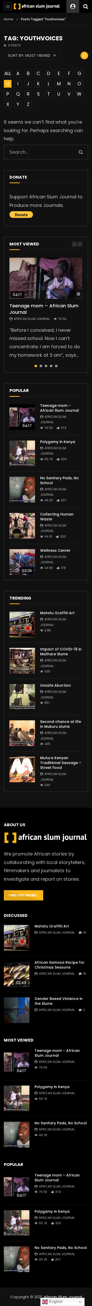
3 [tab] (46, 366)
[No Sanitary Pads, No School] (22, 489)
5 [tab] (56, 366)
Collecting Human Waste (57, 517)
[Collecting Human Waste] (22, 526)
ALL (7, 73)
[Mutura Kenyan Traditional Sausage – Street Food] (22, 769)
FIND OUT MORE (22, 895)
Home (8, 19)
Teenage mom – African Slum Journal (43, 308)
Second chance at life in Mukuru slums (60, 724)
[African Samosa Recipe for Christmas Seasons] (16, 974)
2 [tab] (41, 366)
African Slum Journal (32, 319)
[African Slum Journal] (37, 6)
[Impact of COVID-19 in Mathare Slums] (22, 661)
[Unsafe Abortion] (22, 697)
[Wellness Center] (22, 562)
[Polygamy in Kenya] (22, 453)
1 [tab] (35, 366)
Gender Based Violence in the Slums (58, 1001)
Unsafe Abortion (55, 685)
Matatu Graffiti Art (57, 612)
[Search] (85, 6)
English (55, 1301)
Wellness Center (55, 550)
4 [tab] (51, 366)
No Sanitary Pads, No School (59, 480)
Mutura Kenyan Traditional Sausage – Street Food (60, 762)
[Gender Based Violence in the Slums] (16, 1010)
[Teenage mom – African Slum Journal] (22, 417)
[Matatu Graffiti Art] (22, 624)
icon (46, 278)
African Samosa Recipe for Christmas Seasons (59, 965)
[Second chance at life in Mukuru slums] (22, 733)
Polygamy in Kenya (57, 441)
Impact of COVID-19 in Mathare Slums (61, 652)
